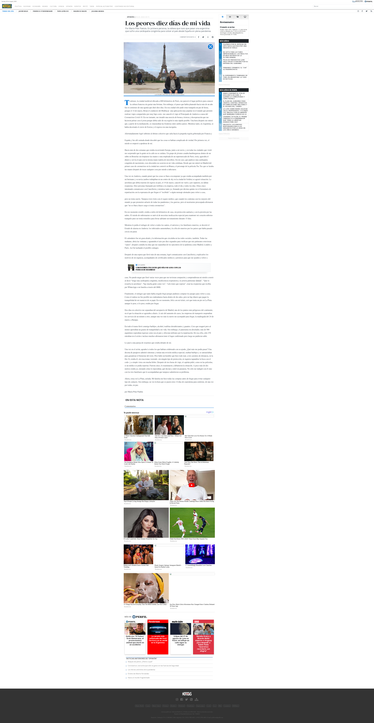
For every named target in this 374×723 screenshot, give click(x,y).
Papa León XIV (63, 11)
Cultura (53, 6)
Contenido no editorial (124, 6)
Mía (220, 706)
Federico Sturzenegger (43, 11)
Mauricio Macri (80, 11)
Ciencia (61, 6)
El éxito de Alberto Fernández (138, 674)
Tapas (92, 6)
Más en (127, 617)
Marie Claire (156, 706)
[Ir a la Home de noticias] (187, 694)
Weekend (181, 706)
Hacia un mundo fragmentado (139, 678)
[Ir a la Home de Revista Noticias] (7, 6)
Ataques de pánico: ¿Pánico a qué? (140, 662)
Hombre (173, 706)
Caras (148, 706)
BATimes (235, 706)
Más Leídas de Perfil (228, 90)
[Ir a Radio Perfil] (358, 1)
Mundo (45, 6)
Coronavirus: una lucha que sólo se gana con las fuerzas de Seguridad (158, 269)
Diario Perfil (139, 706)
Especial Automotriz (104, 6)
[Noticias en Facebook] (362, 11)
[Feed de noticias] (371, 11)
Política (18, 6)
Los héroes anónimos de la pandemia (141, 670)
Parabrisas (190, 706)
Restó (85, 6)
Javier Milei (24, 11)
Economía (36, 6)
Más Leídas (224, 41)
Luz (214, 706)
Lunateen (227, 706)
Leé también (141, 265)
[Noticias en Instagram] (358, 11)
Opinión (69, 6)
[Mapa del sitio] (196, 699)
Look (208, 706)
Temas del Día (8, 11)
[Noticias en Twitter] (366, 11)
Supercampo (200, 706)
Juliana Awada (97, 11)
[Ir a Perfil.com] (368, 1)
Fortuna (165, 706)
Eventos (77, 6)
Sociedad (27, 6)
